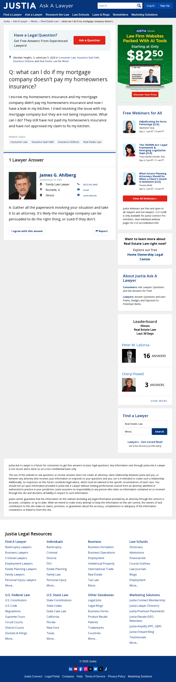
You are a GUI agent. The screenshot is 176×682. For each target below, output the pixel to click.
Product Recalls (98, 617)
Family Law (53, 574)
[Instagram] (86, 669)
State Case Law (56, 611)
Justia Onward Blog (141, 632)
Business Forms (98, 611)
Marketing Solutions (144, 14)
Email (86, 190)
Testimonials (137, 637)
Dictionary (136, 547)
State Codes (54, 606)
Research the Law (57, 14)
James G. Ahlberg (58, 175)
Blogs (133, 574)
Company (68, 676)
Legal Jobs (94, 600)
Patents (93, 622)
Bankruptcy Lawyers (18, 547)
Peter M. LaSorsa (135, 345)
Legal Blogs (95, 606)
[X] (100, 669)
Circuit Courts (14, 622)
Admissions (136, 552)
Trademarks (96, 628)
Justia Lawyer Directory (144, 606)
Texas (50, 633)
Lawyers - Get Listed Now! (145, 442)
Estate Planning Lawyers (21, 569)
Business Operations (101, 552)
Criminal (52, 552)
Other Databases (101, 595)
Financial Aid (137, 558)
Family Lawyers (15, 574)
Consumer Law (67, 57)
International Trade (100, 569)
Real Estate (95, 574)
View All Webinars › (145, 198)
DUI (49, 563)
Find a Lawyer (12, 14)
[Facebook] (81, 669)
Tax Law (93, 580)
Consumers (130, 287)
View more (159, 400)
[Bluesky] (96, 669)
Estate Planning (57, 569)
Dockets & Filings (16, 633)
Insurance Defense (23, 61)
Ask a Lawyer (34, 14)
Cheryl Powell (133, 374)
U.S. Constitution (16, 600)
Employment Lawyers (19, 563)
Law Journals (137, 569)
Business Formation (101, 547)
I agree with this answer (27, 231)
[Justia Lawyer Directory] (105, 669)
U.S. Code (11, 606)
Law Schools (80, 14)
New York (53, 628)
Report (103, 231)
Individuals (55, 541)
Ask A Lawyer (20, 21)
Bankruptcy (54, 547)
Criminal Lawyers (16, 558)
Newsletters (120, 14)
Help (79, 676)
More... (9, 585)
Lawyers (128, 296)
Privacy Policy (116, 676)
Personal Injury (56, 580)
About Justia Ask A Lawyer (140, 278)
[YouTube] (76, 669)
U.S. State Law (57, 595)
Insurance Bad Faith (88, 57)
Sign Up (165, 5)
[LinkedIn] (71, 669)
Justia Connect (33, 676)
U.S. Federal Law (17, 595)
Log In (151, 5)
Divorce (51, 558)
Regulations (13, 611)
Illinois (34, 21)
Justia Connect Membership (147, 600)
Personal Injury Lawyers (20, 580)
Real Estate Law (49, 21)
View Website (90, 195)
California (53, 617)
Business (94, 541)
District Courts (14, 628)
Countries (94, 633)
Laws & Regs (101, 14)
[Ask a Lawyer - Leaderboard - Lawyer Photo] (129, 356)
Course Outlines (139, 563)
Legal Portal (52, 676)
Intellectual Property (101, 563)
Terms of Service (95, 676)
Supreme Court (15, 617)
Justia (6, 21)
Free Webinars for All (142, 113)
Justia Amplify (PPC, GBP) (145, 626)
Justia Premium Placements (146, 611)
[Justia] (19, 6)
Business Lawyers (16, 552)
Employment (96, 558)
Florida (51, 622)
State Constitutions (59, 600)
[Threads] (91, 669)
